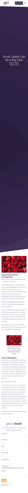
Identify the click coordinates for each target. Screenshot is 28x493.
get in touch (19, 3)
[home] (5, 3)
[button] (25, 3)
